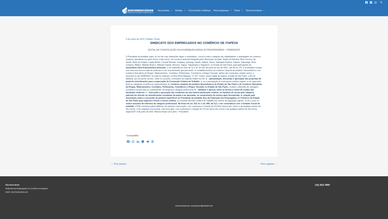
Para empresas (221, 10)
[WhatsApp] (375, 2)
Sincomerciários (254, 10)
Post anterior (118, 164)
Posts (237, 10)
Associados (163, 10)
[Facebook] (366, 2)
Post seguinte (269, 164)
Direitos (179, 10)
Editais (149, 39)
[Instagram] (371, 2)
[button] (381, 2)
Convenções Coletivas (199, 10)
